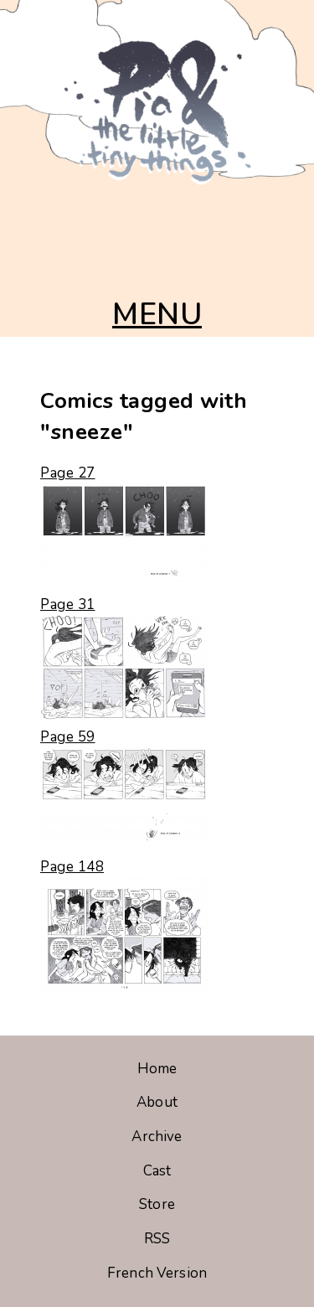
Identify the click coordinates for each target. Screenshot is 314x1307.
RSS (157, 1238)
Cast (157, 1170)
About (157, 1102)
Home (157, 1068)
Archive (156, 1136)
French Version (157, 1273)
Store (157, 1204)
